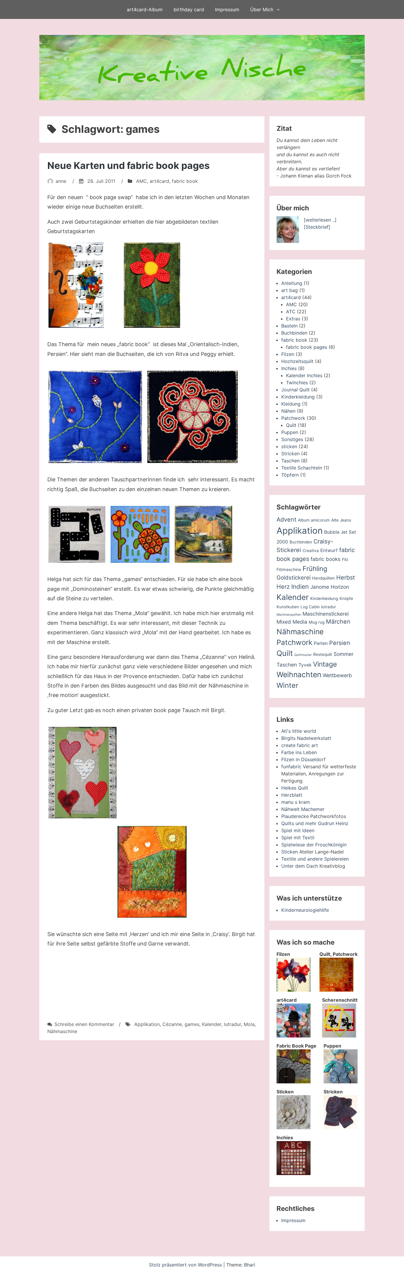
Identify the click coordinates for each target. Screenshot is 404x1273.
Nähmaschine (62, 1031)
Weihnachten (299, 674)
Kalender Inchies (304, 375)
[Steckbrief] (317, 227)
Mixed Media (292, 622)
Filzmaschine (289, 569)
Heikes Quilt (294, 788)
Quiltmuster (303, 655)
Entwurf (329, 550)
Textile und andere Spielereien (315, 859)
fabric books (325, 559)
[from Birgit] (152, 822)
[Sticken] (294, 1127)
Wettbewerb (337, 675)
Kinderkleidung (298, 397)
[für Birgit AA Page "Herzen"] (82, 772)
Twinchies (297, 382)
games (192, 1024)
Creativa (311, 550)
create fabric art (299, 745)
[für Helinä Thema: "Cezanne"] (203, 534)
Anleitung (291, 283)
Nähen (288, 411)
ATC (290, 311)
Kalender (211, 1024)
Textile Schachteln (301, 468)
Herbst (345, 577)
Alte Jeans (341, 520)
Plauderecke (295, 816)
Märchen (338, 621)
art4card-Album (145, 9)
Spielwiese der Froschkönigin (314, 845)
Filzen (287, 354)
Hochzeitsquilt (297, 361)
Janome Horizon (329, 587)
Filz (345, 559)
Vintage (325, 664)
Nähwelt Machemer (302, 809)
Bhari (249, 1265)
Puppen (289, 432)
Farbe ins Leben (299, 752)
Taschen (290, 461)
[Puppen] (341, 1082)
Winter (287, 685)
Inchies (289, 368)
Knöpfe (346, 598)
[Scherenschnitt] (339, 1036)
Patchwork (293, 418)
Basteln (289, 326)
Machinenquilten (289, 615)
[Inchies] (294, 1173)
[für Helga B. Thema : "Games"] (76, 534)
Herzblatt (291, 795)
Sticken (289, 852)
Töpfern (290, 475)
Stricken (290, 453)
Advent (286, 519)
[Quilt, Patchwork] (336, 990)
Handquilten (323, 578)
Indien (300, 586)
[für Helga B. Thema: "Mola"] (140, 534)
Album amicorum (314, 520)
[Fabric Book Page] (294, 1082)
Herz (283, 586)
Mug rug (316, 622)
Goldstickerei (294, 577)
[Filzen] (294, 990)
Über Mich (261, 9)
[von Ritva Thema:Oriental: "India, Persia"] (192, 417)
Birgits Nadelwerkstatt (306, 738)
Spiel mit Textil (297, 837)
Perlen (321, 643)
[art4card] (294, 1036)
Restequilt (322, 654)
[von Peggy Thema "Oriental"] (95, 417)
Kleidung (290, 404)
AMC (141, 181)
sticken (289, 446)
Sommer (343, 654)
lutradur (232, 1024)
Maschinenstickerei (326, 614)
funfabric (291, 766)
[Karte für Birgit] (76, 285)
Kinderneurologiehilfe (305, 910)
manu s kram (295, 802)
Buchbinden (294, 333)
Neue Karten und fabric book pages (128, 165)
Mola (249, 1024)
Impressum (227, 9)
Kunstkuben (288, 606)
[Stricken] (341, 1127)
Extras (293, 319)
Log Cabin (310, 606)
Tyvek (304, 665)
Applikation (147, 1024)
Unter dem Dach (299, 866)
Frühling (315, 568)
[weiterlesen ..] (320, 220)
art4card (159, 181)
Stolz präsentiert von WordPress (186, 1265)
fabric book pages (306, 347)
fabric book (185, 181)
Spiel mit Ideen (297, 830)
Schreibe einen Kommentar (84, 1024)
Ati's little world (298, 731)
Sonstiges (292, 439)
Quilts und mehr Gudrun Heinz (314, 823)
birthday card (189, 9)
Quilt (291, 425)
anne (61, 181)
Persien (339, 642)
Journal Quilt (295, 390)
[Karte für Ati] (152, 285)
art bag (289, 290)
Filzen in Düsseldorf (303, 759)
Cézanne (172, 1024)
